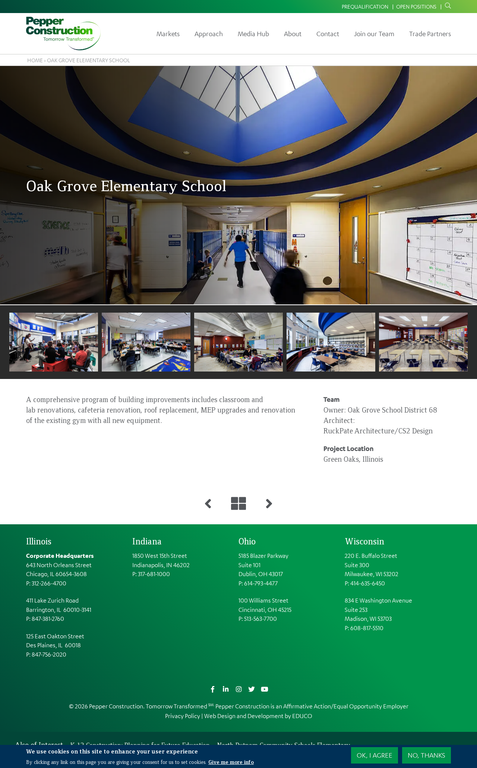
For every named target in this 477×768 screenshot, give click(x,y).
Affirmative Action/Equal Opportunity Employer (345, 706)
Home (35, 60)
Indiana (147, 541)
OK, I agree (374, 755)
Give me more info (231, 761)
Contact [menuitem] (327, 33)
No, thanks (426, 755)
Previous (18, 342)
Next (459, 342)
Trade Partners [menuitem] (430, 33)
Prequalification (365, 6)
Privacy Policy (182, 716)
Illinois (38, 541)
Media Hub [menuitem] (253, 33)
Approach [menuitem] (209, 33)
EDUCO (302, 716)
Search (446, 6)
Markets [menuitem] (168, 33)
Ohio (247, 541)
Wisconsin (364, 541)
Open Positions (416, 6)
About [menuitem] (292, 33)
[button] (83, 342)
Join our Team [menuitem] (374, 33)
